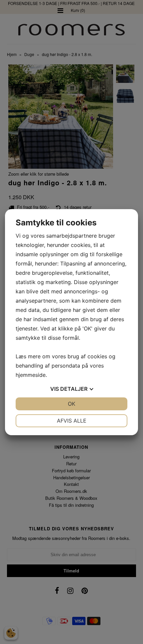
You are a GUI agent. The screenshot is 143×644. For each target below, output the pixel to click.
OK (71, 403)
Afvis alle (71, 420)
